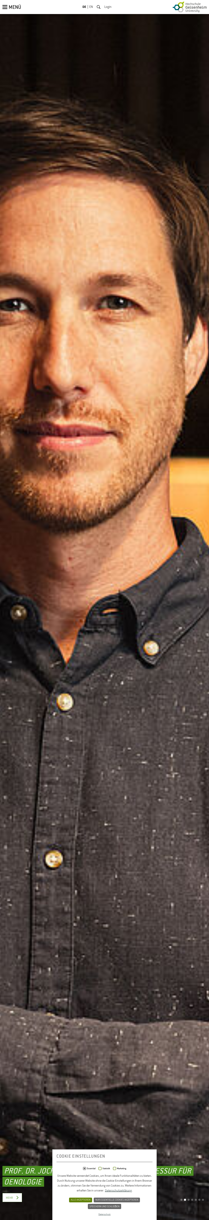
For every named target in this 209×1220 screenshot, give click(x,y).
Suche (98, 7)
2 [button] (185, 1200)
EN (91, 7)
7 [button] (203, 1200)
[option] (104, 610)
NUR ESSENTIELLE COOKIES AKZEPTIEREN (116, 1199)
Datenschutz (104, 1214)
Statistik (106, 1168)
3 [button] (188, 1200)
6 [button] (199, 1200)
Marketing (121, 1168)
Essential (91, 1168)
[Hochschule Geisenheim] (190, 7)
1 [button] (181, 1200)
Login (108, 7)
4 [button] (192, 1200)
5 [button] (196, 1200)
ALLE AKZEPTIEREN (80, 1199)
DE (84, 7)
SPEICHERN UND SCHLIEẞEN (104, 1206)
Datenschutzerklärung (118, 1190)
